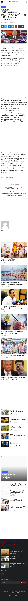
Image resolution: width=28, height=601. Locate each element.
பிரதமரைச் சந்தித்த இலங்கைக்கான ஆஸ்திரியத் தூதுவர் (13, 259)
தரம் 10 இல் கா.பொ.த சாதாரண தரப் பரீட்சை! (18, 557)
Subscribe (23, 582)
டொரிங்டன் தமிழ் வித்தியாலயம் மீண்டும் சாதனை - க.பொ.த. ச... (16, 428)
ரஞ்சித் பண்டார (9, 177)
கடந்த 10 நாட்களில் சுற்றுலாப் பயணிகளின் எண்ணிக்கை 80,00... (12, 283)
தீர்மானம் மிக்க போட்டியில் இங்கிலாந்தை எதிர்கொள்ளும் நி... (17, 444)
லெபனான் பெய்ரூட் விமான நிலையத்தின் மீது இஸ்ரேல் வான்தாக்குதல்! (14, 194)
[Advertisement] (14, 81)
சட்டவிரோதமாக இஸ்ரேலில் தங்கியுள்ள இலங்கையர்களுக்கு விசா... (12, 308)
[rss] (2, 574)
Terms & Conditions (13, 595)
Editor (5, 22)
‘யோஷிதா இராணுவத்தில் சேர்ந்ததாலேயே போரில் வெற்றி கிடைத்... (17, 492)
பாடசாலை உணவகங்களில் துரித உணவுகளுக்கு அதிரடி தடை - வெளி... (18, 420)
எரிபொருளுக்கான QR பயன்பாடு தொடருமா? (16, 499)
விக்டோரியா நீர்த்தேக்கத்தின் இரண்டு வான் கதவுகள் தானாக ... (18, 565)
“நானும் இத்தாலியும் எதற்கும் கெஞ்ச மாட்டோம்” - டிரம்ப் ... (18, 484)
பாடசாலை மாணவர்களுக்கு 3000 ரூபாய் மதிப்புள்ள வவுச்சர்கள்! (17, 552)
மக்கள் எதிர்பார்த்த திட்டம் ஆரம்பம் (12, 355)
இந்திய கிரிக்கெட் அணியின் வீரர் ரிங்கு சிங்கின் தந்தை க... (18, 436)
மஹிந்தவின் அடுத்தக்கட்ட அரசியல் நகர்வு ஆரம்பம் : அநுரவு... (13, 378)
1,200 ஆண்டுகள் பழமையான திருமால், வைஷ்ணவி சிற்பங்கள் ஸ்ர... (18, 412)
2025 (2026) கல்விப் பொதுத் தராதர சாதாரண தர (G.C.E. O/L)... (12, 332)
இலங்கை (4, 6)
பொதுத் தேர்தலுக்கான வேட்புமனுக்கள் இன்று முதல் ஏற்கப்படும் (14, 188)
